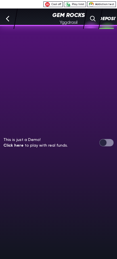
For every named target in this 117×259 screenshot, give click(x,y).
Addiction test (104, 4)
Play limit (78, 4)
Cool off (56, 4)
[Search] (93, 18)
